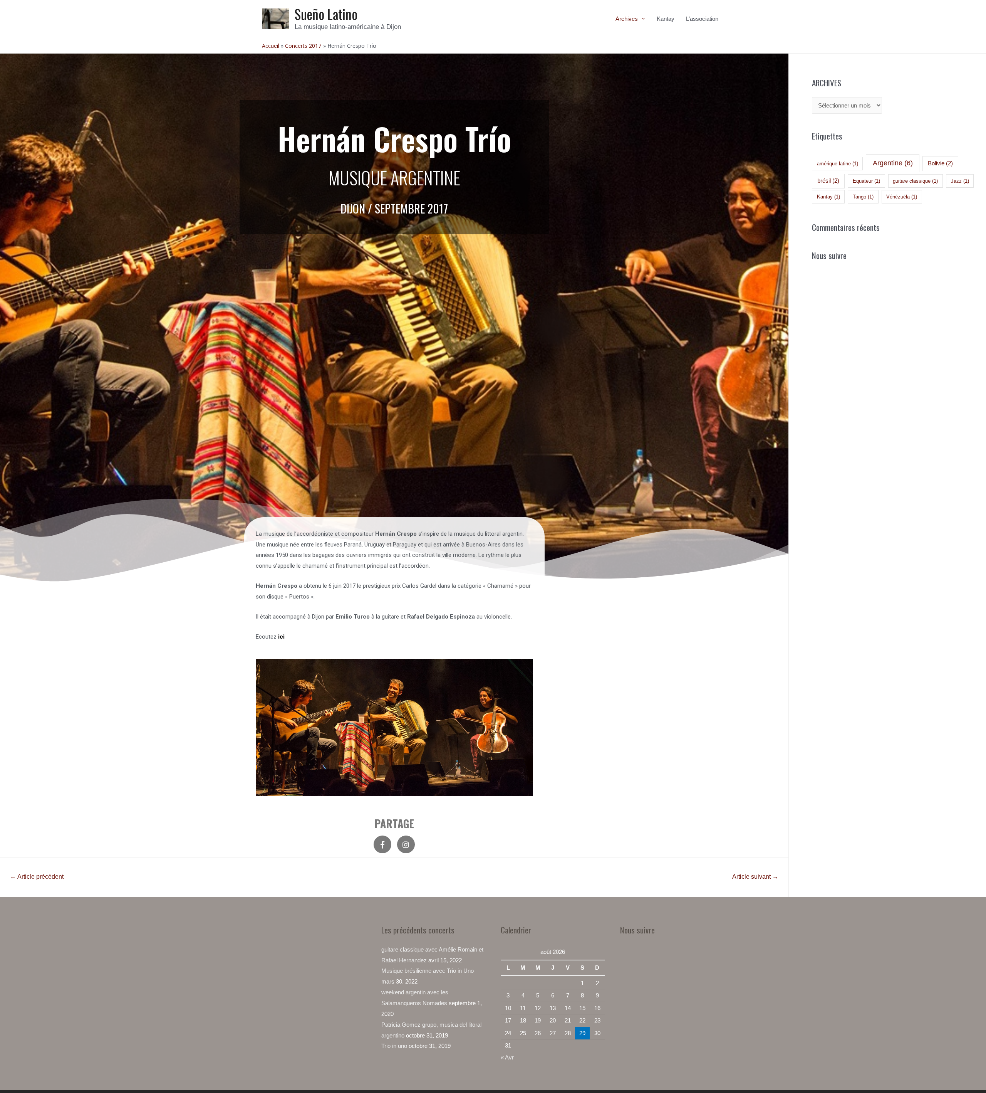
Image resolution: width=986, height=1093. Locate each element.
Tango (863, 197)
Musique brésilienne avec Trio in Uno (427, 970)
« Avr (507, 1057)
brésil (828, 181)
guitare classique (915, 181)
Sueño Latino (326, 14)
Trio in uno (394, 1046)
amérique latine (837, 163)
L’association (702, 18)
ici (282, 636)
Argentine (893, 163)
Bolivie (940, 163)
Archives (626, 18)
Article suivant (755, 876)
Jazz (960, 181)
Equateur (866, 181)
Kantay (665, 18)
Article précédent (37, 876)
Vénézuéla (901, 197)
